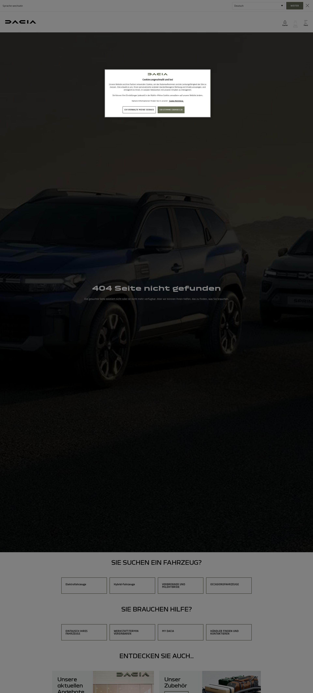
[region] (158, 93)
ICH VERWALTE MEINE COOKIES (139, 109)
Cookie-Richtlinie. (176, 101)
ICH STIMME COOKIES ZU (171, 109)
